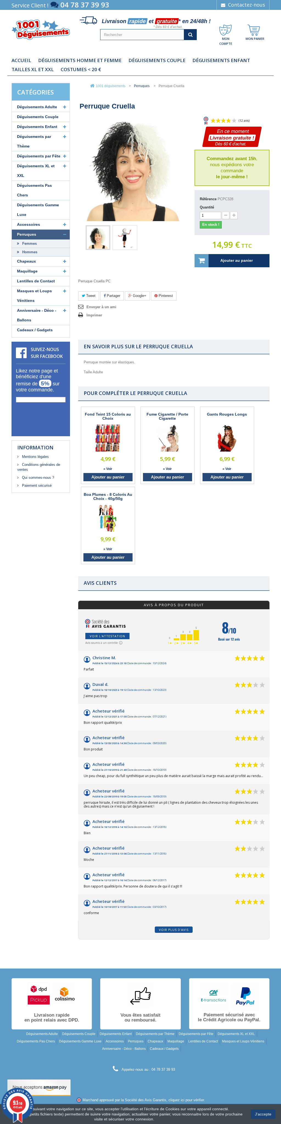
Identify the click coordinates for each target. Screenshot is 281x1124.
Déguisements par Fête (38, 156)
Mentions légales (35, 457)
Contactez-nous (246, 4)
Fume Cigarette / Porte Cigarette (167, 416)
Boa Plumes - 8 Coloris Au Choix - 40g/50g (108, 497)
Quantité (207, 207)
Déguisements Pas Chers (34, 190)
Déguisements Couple (157, 60)
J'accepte (263, 1114)
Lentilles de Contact (36, 281)
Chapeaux (26, 261)
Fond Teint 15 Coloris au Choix (108, 416)
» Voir (107, 469)
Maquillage (27, 271)
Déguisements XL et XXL (36, 171)
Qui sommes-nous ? (37, 477)
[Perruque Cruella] (98, 238)
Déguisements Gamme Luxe (38, 210)
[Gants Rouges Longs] (226, 438)
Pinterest (165, 296)
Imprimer (94, 315)
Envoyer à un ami (101, 307)
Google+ (139, 296)
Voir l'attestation (107, 636)
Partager (113, 296)
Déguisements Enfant (221, 60)
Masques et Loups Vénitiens (34, 296)
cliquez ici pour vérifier (186, 1100)
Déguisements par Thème (34, 141)
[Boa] (107, 518)
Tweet (90, 296)
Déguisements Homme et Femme (80, 60)
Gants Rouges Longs (227, 414)
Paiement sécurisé (36, 485)
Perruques (26, 234)
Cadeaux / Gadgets (35, 330)
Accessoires (28, 224)
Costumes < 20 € (81, 69)
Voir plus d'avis (174, 930)
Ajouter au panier (108, 477)
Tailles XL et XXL (33, 69)
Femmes (29, 243)
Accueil (21, 60)
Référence (208, 199)
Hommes (29, 252)
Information (35, 447)
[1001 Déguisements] (41, 30)
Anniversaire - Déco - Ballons (36, 315)
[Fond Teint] (107, 438)
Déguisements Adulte (37, 107)
